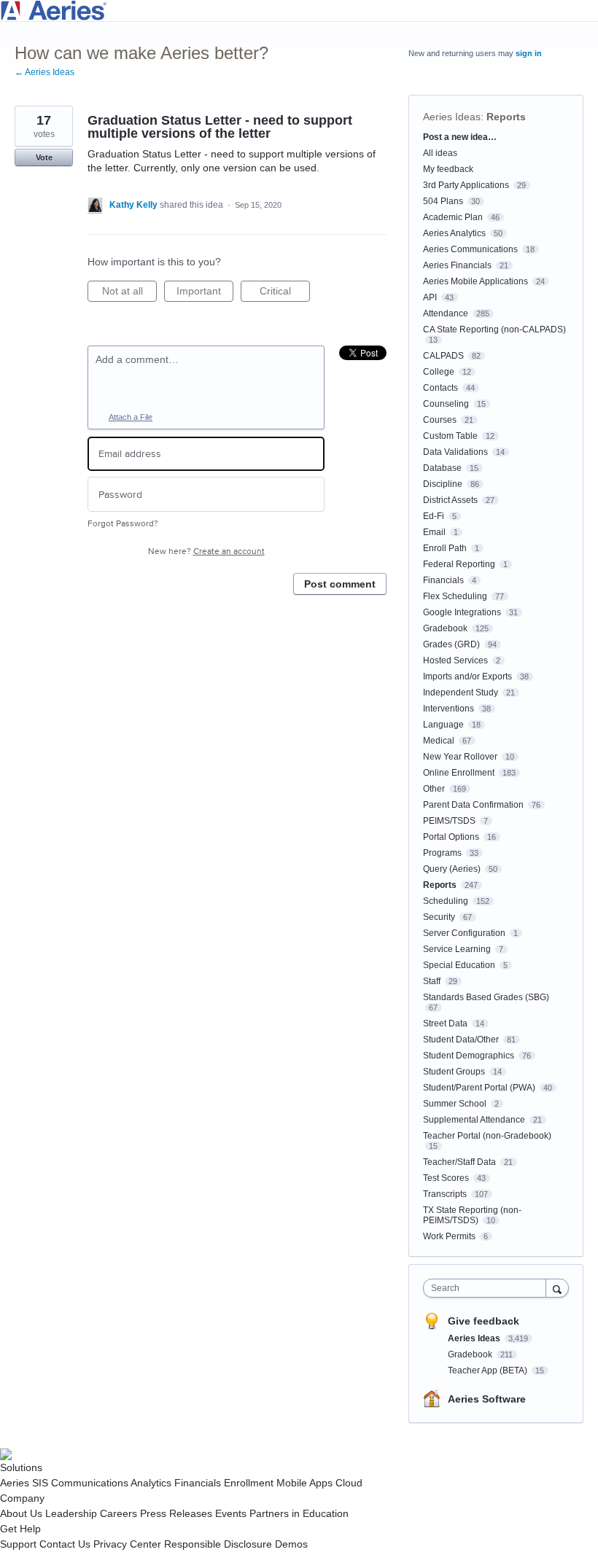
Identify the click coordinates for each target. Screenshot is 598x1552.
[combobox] (487, 1288)
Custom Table (450, 436)
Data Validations (455, 452)
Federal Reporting (459, 564)
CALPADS (443, 356)
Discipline (442, 484)
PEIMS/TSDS (449, 821)
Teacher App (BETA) (488, 1370)
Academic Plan (453, 217)
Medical (438, 741)
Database (442, 468)
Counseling (446, 404)
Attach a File (130, 417)
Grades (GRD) (451, 644)
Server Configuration (464, 933)
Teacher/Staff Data (459, 1162)
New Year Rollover (460, 757)
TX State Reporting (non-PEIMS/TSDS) (472, 1215)
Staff (431, 981)
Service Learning (457, 949)
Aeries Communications (470, 249)
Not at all (129, 293)
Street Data (445, 1023)
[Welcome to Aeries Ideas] (299, 10)
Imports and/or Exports (467, 676)
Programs (442, 853)
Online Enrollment (458, 773)
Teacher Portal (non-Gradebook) (487, 1136)
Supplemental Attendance (474, 1120)
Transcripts (445, 1194)
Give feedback (483, 1321)
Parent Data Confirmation (473, 805)
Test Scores (446, 1178)
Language (443, 725)
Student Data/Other (461, 1039)
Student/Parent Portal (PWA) (479, 1088)
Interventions (448, 708)
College (438, 372)
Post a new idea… (460, 137)
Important (204, 293)
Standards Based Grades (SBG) (486, 997)
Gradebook (445, 628)
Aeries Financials (457, 265)
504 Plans (443, 201)
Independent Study (460, 692)
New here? (206, 551)
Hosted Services (455, 660)
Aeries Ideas (452, 116)
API (430, 297)
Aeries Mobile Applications (475, 281)
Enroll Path (445, 548)
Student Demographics (468, 1055)
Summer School (454, 1104)
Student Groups (454, 1071)
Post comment (340, 584)
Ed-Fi (433, 516)
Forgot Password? (123, 523)
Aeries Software (487, 1399)
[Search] (557, 1288)
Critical (285, 293)
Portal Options (451, 837)
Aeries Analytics (454, 233)
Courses (440, 420)
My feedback (448, 169)
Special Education (459, 965)
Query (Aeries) (452, 869)
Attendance (445, 313)
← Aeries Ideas (44, 72)
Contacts (440, 388)
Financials (443, 580)
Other (434, 789)
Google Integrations (462, 612)
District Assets (450, 500)
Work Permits (449, 1236)
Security (439, 917)
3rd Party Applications (466, 185)
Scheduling (445, 901)
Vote (44, 157)
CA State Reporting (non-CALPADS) (494, 329)
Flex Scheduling (455, 596)
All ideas (440, 153)
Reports (506, 116)
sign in (529, 53)
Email (434, 532)
